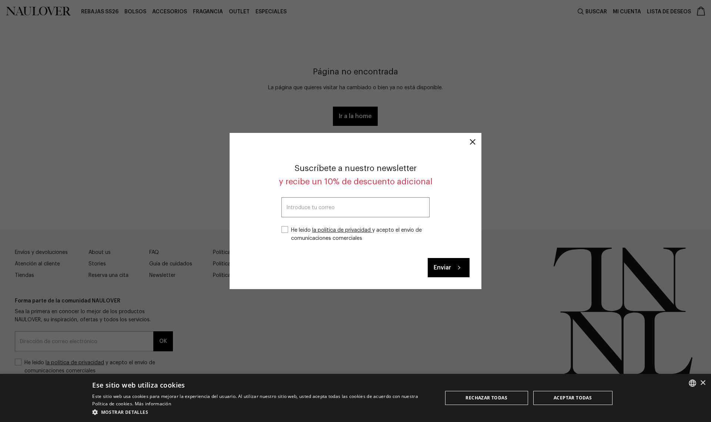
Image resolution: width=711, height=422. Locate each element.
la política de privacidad (342, 230)
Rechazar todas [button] (486, 398)
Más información (153, 404)
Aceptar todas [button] (573, 398)
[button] (262, 412)
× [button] (702, 383)
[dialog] (355, 398)
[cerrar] (472, 142)
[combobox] (692, 383)
